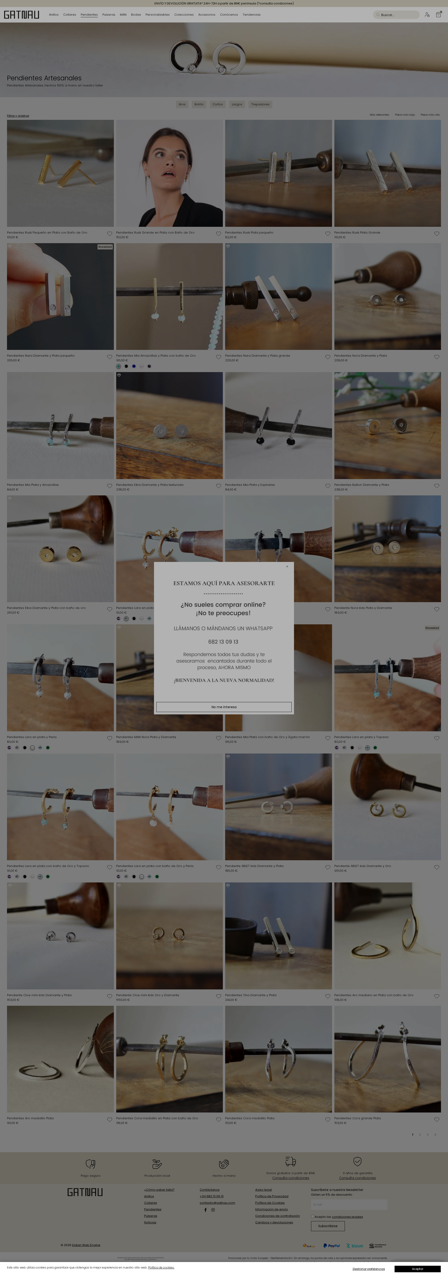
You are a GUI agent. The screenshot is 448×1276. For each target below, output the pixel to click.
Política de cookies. (161, 1267)
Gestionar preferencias (369, 1269)
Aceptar (417, 1269)
